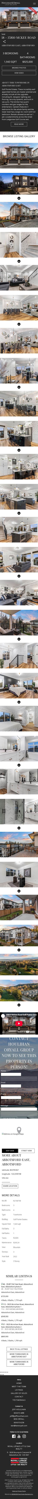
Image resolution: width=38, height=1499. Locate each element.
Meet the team (19, 1386)
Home (19, 1383)
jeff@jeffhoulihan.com (19, 1416)
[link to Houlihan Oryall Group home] (10, 3)
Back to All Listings (19, 1349)
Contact (19, 1396)
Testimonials (18, 1400)
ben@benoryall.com (19, 1425)
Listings (19, 1390)
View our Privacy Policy (19, 1491)
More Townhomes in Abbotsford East (19, 1355)
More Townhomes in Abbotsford (19, 1363)
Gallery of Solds (19, 1393)
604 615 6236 (19, 1422)
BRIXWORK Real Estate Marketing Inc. (22, 1494)
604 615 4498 (19, 1413)
